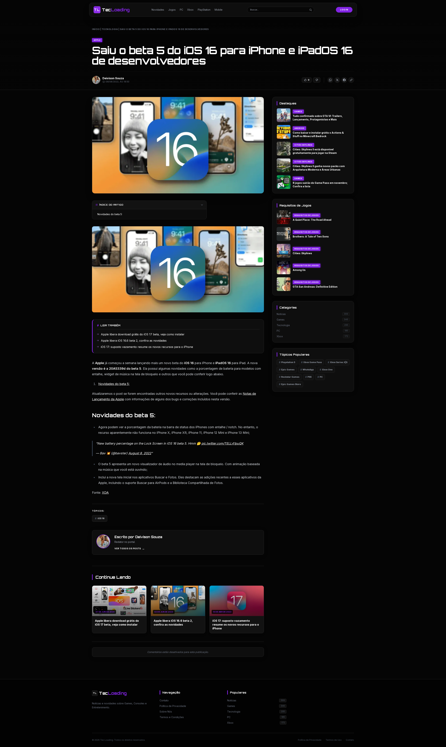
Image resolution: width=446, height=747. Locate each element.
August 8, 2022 (139, 453)
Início (96, 29)
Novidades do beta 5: (109, 214)
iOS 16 (99, 518)
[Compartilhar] (330, 80)
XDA (105, 492)
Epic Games (286, 369)
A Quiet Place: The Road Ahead (312, 219)
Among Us (299, 269)
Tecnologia (110, 29)
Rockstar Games (289, 376)
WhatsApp (307, 369)
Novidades (158, 9)
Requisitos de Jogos (306, 215)
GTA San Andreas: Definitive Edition (315, 286)
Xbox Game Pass (311, 362)
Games (298, 111)
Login (344, 9)
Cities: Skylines (302, 253)
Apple (97, 40)
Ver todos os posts (129, 548)
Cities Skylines (303, 145)
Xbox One (326, 369)
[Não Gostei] (316, 80)
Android (299, 128)
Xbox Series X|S (337, 362)
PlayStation (204, 9)
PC (181, 9)
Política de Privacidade (309, 740)
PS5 (308, 376)
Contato (350, 740)
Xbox (190, 9)
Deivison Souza (113, 78)
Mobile (218, 9)
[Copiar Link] (351, 80)
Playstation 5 (287, 362)
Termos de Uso (334, 740)
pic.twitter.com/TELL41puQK (222, 443)
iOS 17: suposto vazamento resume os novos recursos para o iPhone (235, 624)
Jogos (172, 9)
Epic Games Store (290, 384)
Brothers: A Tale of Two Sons (311, 236)
